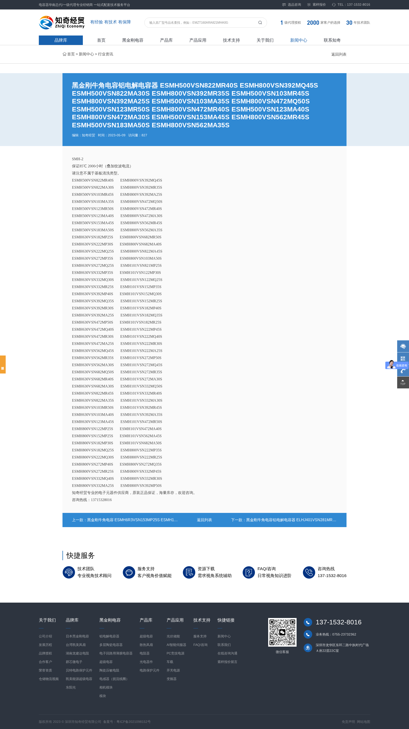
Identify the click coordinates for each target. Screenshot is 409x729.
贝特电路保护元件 (79, 670)
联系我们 (224, 645)
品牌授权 (45, 653)
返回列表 (339, 54)
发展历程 (45, 645)
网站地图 (363, 722)
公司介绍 (45, 636)
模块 (102, 696)
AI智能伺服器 (176, 645)
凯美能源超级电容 (79, 679)
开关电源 (173, 670)
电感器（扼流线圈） (114, 679)
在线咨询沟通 (227, 653)
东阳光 (71, 687)
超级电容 (106, 662)
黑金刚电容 (132, 40)
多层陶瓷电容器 (111, 645)
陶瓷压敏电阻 (109, 670)
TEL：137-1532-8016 (354, 4)
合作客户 (45, 662)
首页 (101, 40)
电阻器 (145, 653)
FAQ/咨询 (200, 645)
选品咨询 (294, 4)
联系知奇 (332, 40)
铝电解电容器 (109, 636)
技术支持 (231, 40)
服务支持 (200, 636)
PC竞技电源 (175, 653)
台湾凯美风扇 (76, 645)
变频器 (172, 679)
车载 (170, 662)
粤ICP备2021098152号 (133, 722)
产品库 (166, 40)
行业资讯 (105, 54)
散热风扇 (146, 645)
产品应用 (197, 40)
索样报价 (319, 4)
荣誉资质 (45, 670)
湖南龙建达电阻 (77, 653)
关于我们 (265, 40)
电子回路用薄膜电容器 (116, 653)
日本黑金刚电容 (77, 636)
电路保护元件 (150, 670)
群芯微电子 (74, 662)
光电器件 (146, 662)
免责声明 (348, 722)
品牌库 (60, 40)
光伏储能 (173, 636)
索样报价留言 (227, 662)
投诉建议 (3, 364)
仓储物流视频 (49, 679)
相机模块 (106, 687)
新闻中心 (298, 40)
